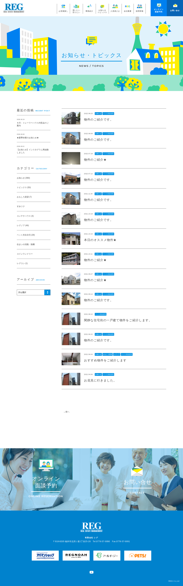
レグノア (117, 354)
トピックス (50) (24, 187)
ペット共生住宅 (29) (26, 235)
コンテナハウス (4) (25, 216)
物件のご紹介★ (95, 159)
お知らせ (98, 113)
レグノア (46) (23, 225)
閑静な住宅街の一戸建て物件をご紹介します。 (118, 320)
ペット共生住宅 (108, 113)
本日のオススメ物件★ (100, 240)
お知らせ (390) (23, 178)
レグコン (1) (22, 263)
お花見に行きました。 (100, 380)
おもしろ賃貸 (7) (24, 197)
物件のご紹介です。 (98, 119)
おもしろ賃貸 (107, 354)
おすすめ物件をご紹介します (105, 360)
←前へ (66, 412)
